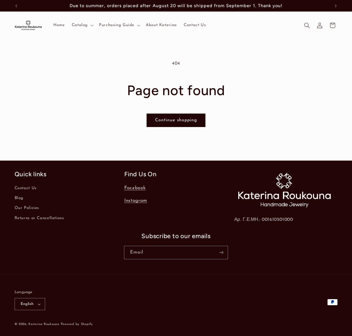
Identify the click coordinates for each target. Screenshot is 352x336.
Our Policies (27, 208)
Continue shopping (176, 120)
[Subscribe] (221, 252)
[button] (81, 25)
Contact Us (26, 188)
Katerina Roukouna (43, 324)
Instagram (135, 200)
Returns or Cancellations (39, 218)
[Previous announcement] (16, 5)
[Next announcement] (336, 5)
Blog (19, 198)
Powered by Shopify (77, 324)
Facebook (134, 188)
